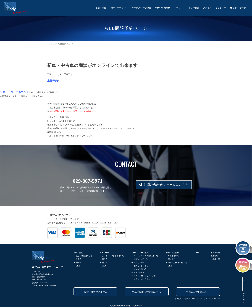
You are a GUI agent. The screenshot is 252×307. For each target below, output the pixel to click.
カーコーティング (119, 8)
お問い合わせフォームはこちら (166, 184)
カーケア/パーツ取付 (141, 8)
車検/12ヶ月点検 (162, 8)
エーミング (179, 8)
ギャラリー (220, 8)
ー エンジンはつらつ (139, 269)
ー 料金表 (77, 259)
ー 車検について (172, 256)
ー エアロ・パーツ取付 (140, 279)
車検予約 (52, 80)
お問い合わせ (239, 8)
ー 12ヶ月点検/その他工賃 (176, 263)
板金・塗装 (100, 8)
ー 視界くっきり (138, 272)
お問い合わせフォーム (95, 291)
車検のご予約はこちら (198, 291)
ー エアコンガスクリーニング (143, 276)
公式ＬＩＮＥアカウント (14, 92)
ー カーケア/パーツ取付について (144, 256)
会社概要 (178, 299)
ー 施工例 (77, 263)
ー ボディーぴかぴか (139, 259)
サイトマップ (197, 299)
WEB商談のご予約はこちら (146, 291)
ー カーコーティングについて (112, 256)
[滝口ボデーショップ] (15, 12)
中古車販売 (194, 8)
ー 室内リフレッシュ (139, 266)
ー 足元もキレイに (139, 263)
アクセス (207, 8)
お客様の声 (215, 259)
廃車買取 (214, 256)
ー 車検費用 (170, 259)
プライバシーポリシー (212, 299)
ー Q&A (77, 266)
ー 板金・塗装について (83, 256)
